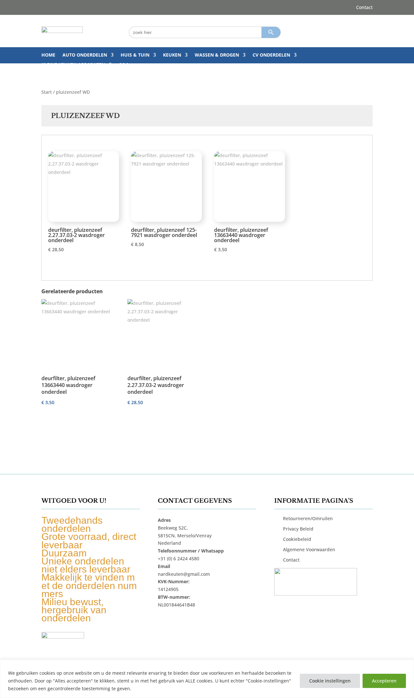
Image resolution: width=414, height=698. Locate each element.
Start (46, 92)
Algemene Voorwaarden (309, 549)
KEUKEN (172, 55)
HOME (48, 55)
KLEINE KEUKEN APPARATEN (73, 65)
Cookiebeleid (297, 539)
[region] (207, 679)
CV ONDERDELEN (271, 55)
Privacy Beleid (298, 529)
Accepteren (384, 681)
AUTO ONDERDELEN (84, 55)
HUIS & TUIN (135, 55)
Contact (364, 7)
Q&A (124, 65)
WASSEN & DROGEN (217, 55)
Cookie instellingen (330, 681)
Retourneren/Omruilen (308, 518)
